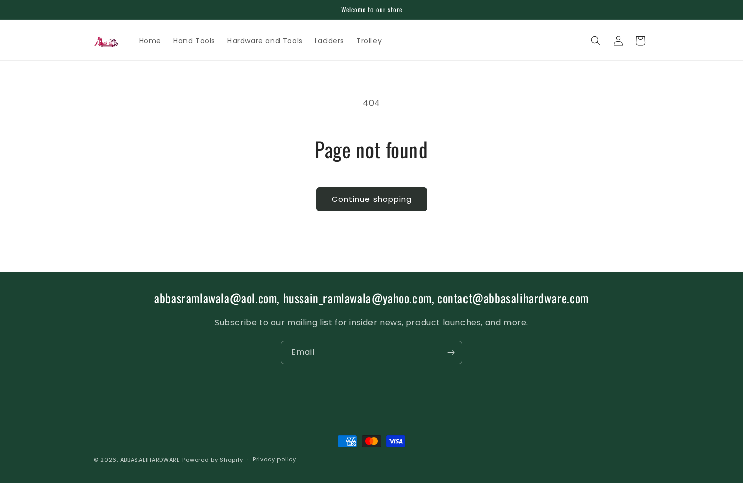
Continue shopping (372, 199)
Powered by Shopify (213, 460)
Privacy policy (274, 459)
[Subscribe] (451, 352)
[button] (596, 41)
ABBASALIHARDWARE (150, 460)
